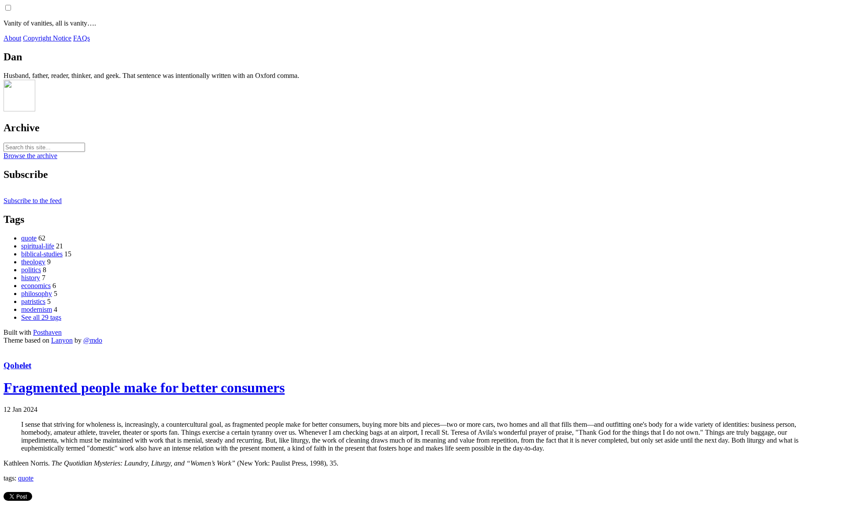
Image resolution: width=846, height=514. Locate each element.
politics (31, 270)
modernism (36, 309)
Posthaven (47, 332)
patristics (33, 301)
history (30, 277)
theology (33, 262)
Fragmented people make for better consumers (144, 388)
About (12, 38)
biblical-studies (42, 254)
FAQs (81, 38)
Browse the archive (30, 155)
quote (29, 238)
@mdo (92, 340)
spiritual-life (37, 246)
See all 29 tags (41, 317)
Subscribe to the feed (33, 200)
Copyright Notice (47, 38)
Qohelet (17, 365)
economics (36, 285)
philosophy (36, 293)
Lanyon (62, 340)
